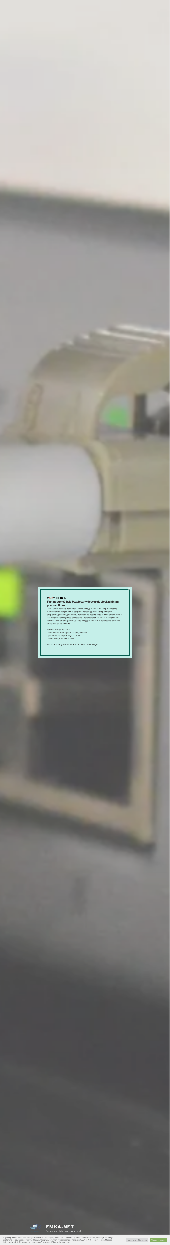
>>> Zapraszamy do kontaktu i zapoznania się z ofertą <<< (73, 644)
